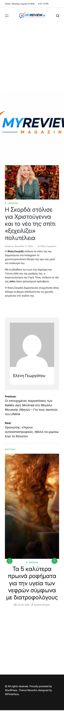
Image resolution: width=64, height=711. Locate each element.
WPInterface (12, 694)
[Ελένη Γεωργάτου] (32, 345)
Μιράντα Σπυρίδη (42, 605)
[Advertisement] (32, 58)
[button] (54, 561)
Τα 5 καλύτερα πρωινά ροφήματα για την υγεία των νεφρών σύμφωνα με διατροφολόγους (32, 583)
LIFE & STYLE (13, 203)
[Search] (57, 16)
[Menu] (7, 16)
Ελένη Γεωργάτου (48, 246)
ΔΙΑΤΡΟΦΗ (33, 562)
